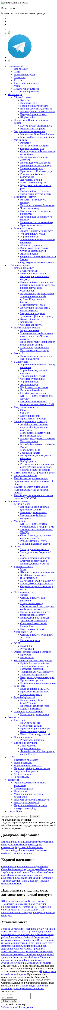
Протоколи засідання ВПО (34, 691)
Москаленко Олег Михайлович (37, 134)
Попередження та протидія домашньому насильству (34, 619)
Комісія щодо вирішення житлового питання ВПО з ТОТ (33, 497)
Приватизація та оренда (33, 418)
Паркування (20, 791)
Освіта (17, 546)
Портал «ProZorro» (30, 748)
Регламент (25, 142)
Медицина (19, 521)
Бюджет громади (29, 270)
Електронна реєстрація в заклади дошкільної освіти (34, 562)
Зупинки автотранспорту (34, 674)
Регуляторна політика (32, 740)
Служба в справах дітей (33, 250)
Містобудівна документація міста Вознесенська (35, 434)
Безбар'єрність (28, 461)
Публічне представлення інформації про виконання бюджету (34, 276)
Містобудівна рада (30, 450)
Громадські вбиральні (32, 668)
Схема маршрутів (23, 788)
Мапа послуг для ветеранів (28, 711)
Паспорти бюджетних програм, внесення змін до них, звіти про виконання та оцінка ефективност (37, 286)
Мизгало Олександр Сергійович (37, 137)
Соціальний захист (24, 592)
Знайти (35, 817)
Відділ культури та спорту (34, 248)
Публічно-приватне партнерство (38, 683)
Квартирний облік (30, 415)
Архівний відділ (29, 253)
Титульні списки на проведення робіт (34, 472)
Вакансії (18, 353)
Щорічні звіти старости (32, 128)
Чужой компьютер (15, 1004)
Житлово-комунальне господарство (33, 660)
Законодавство (28, 745)
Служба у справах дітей (33, 393)
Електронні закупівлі (25, 742)
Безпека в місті (22, 504)
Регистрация (26, 1007)
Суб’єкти (25, 413)
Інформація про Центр (26, 759)
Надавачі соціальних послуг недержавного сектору (35, 613)
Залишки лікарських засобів (35, 543)
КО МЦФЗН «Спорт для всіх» (36, 583)
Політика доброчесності (27, 327)
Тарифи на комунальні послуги (37, 671)
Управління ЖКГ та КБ (32, 233)
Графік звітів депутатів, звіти (35, 194)
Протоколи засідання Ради (34, 705)
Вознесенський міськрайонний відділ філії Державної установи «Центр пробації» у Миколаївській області (24, 948)
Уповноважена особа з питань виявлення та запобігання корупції (36, 336)
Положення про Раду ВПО (34, 688)
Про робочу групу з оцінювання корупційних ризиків (37, 343)
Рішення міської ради (31, 168)
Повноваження (28, 103)
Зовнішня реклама (30, 452)
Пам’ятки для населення (33, 512)
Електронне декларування (34, 347)
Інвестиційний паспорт (26, 83)
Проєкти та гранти (30, 723)
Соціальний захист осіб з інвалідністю (33, 625)
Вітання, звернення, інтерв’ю (36, 108)
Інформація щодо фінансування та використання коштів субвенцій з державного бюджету (37, 297)
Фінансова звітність (31, 324)
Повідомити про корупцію (34, 350)
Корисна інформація (18, 501)
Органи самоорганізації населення (32, 651)
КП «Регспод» (26, 906)
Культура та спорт (23, 566)
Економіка (13, 717)
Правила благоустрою (32, 680)
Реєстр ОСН (27, 657)
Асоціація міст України (28, 878)
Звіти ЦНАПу (21, 777)
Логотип (18, 80)
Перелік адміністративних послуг (32, 768)
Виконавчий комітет (25, 196)
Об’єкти (24, 410)
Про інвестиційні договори (35, 728)
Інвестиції (19, 720)
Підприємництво (23, 737)
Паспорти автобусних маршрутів (32, 799)
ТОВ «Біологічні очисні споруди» (22, 911)
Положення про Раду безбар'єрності (31, 701)
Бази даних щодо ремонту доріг (37, 677)
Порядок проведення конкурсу (37, 356)
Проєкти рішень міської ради (35, 165)
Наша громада (15, 66)
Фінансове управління (32, 245)
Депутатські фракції (31, 179)
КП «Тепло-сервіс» (28, 909)
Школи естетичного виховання (37, 572)
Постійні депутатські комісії (35, 162)
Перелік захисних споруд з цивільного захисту (34, 508)
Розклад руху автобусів (26, 802)
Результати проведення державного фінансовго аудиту (37, 315)
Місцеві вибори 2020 (25, 475)
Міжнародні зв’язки (31, 725)
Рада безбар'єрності (24, 697)
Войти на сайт (9, 1001)
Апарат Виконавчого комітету (36, 231)
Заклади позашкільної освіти (35, 558)
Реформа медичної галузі (33, 541)
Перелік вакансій (29, 359)
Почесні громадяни (24, 74)
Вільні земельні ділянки (33, 731)
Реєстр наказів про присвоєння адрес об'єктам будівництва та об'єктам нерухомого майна (37, 467)
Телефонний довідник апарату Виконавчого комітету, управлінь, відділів (25, 851)
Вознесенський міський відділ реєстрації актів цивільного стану (27, 941)
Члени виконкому (29, 208)
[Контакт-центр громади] (9, 60)
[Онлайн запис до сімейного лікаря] (9, 33)
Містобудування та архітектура (30, 421)
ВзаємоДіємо (15, 811)
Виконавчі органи (23, 228)
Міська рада (20, 140)
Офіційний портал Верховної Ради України (24, 866)
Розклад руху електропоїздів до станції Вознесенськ (22, 846)
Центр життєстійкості (32, 629)
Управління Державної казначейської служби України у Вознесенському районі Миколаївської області (27, 934)
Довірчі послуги (23, 774)
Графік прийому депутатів (34, 191)
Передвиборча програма (33, 114)
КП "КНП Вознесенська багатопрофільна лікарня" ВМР (37, 403)
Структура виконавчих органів (37, 262)
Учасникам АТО (23, 632)
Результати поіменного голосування (32, 175)
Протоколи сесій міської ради (36, 171)
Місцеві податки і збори (33, 304)
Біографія (25, 100)
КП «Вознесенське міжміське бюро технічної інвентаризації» (24, 904)
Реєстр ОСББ (27, 649)
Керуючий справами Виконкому (37, 205)
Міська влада (15, 94)
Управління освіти (30, 236)
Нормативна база (29, 330)
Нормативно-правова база (28, 765)
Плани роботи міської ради (34, 145)
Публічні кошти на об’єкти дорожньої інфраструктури (34, 664)
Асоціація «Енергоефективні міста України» (27, 879)
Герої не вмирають (30, 640)
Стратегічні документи (26, 88)
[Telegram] (20, 57)
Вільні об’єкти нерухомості (35, 734)
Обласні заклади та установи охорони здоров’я (35, 536)
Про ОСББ (26, 646)
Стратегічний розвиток (26, 91)
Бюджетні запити (29, 319)
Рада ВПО (19, 686)
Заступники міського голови (29, 131)
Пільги (24, 595)
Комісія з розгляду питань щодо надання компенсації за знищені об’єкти (31, 489)
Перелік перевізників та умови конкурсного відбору (30, 807)
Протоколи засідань (30, 225)
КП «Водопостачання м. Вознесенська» (22, 901)
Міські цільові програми (33, 182)
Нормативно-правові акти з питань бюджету (35, 309)
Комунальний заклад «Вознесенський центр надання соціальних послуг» (37, 606)
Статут (17, 71)
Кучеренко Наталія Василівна (36, 125)
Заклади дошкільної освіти (34, 549)
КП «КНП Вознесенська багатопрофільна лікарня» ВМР (37, 525)
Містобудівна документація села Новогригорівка (37, 440)
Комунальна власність (26, 407)
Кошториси (26, 322)
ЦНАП (11, 757)
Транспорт (13, 779)
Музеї (23, 569)
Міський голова (22, 97)
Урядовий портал (20, 872)
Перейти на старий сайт (31, 988)
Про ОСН (25, 654)
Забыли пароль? (10, 1007)
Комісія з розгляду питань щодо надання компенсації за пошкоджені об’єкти (33, 481)
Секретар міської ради (32, 148)
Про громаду (21, 68)
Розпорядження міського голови (37, 111)
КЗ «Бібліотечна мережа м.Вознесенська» (33, 576)
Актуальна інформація (26, 771)
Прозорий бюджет (24, 268)
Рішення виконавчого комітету (36, 222)
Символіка (19, 77)
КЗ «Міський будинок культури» (37, 580)
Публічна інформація (19, 265)
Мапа (17, 86)
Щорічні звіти (27, 117)
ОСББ (17, 643)
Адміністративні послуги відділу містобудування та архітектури (34, 427)
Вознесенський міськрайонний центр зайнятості (25, 938)
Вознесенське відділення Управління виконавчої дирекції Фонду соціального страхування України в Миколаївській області (26, 960)
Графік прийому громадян (34, 105)
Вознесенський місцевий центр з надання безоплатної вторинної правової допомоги (27, 954)
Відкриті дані (21, 361)
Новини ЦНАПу (23, 762)
